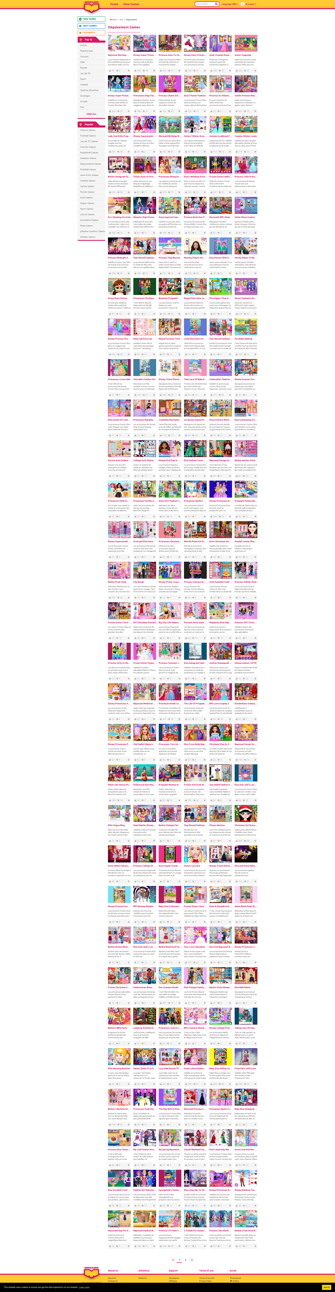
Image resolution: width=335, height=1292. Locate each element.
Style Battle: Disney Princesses (144, 825)
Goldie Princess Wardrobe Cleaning (246, 95)
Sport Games (86, 209)
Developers (174, 1278)
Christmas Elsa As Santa (220, 744)
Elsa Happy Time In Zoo (220, 298)
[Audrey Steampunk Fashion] (220, 651)
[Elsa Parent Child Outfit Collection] (220, 245)
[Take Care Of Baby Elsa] (195, 367)
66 (189, 395)
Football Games (88, 169)
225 (240, 70)
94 (189, 151)
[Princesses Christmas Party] (170, 529)
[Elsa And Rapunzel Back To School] (220, 935)
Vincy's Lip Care (192, 866)
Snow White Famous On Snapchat (119, 866)
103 (113, 800)
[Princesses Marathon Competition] (144, 408)
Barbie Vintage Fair (168, 825)
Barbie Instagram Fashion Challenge (119, 176)
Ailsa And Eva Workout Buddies (220, 420)
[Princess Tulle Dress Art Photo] (246, 164)
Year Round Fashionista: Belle (144, 258)
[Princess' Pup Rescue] (170, 245)
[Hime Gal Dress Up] (144, 326)
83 (138, 233)
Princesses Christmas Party (170, 541)
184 (215, 516)
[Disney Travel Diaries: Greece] (170, 367)
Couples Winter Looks (246, 136)
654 (164, 70)
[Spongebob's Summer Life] (170, 1178)
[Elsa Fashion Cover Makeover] (195, 448)
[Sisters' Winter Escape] (195, 124)
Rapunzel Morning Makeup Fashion (119, 55)
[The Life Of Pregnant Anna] (195, 691)
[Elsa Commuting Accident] (246, 408)
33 (197, 192)
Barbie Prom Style (117, 582)
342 (164, 151)
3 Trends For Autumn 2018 (195, 1230)
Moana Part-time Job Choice (195, 298)
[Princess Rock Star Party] (195, 205)
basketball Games (89, 152)
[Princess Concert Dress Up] (195, 570)
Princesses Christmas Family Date (144, 298)
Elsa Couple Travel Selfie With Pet (170, 866)
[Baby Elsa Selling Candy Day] (220, 1056)
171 (215, 395)
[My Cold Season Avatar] (144, 1137)
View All (91, 114)
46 (121, 151)
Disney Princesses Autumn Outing (119, 703)
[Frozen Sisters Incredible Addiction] (119, 610)
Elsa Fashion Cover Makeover (195, 460)
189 (189, 1084)
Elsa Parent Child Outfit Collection (220, 258)
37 (113, 516)
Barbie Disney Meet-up (119, 947)
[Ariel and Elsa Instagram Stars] (144, 529)
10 (196, 395)
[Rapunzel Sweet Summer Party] (246, 732)
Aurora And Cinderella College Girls (119, 460)
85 (138, 192)
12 (196, 151)
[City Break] (144, 570)
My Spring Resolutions (170, 1149)
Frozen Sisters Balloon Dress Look (220, 176)
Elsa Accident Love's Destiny (119, 1190)
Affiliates (173, 1281)
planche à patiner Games (92, 231)
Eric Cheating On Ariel (119, 217)
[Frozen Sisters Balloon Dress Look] (220, 164)
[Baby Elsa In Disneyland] (170, 894)
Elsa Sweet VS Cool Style (119, 420)
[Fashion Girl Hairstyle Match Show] (144, 1178)
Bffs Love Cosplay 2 (219, 703)
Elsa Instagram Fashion (195, 663)
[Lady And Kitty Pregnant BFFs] (119, 124)
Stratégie (85, 96)
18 (172, 273)
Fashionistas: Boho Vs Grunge (144, 987)
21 (147, 395)
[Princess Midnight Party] (119, 245)
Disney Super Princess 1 (144, 55)
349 (139, 70)
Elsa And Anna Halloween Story (246, 866)
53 (121, 233)
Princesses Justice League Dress (170, 1028)
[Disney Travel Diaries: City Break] (220, 853)
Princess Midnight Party (119, 258)
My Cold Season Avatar (144, 1149)
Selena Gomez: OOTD (245, 663)
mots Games (86, 197)
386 (139, 111)
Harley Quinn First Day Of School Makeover (144, 1068)
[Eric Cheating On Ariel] (119, 205)
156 (113, 597)
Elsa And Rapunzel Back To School (220, 947)
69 (197, 800)
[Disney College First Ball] (220, 1016)
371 (113, 151)
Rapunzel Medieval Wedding (144, 703)
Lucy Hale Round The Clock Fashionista (170, 1068)
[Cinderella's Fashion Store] (220, 367)
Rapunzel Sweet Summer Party (246, 744)
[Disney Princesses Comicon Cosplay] (246, 935)
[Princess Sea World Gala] (220, 1218)
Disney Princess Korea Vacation (119, 906)
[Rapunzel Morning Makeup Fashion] (119, 43)
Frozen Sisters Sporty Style (195, 906)
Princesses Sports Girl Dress (220, 1109)
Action (83, 45)
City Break (138, 582)
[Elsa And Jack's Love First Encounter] (144, 935)
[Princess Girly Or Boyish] (119, 651)
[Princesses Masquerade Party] (170, 164)
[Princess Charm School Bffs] (170, 83)
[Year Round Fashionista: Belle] (144, 245)
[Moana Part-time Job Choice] (195, 286)
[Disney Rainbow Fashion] (246, 1178)
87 (113, 314)
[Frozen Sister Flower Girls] (144, 651)
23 (248, 151)
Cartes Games (87, 186)
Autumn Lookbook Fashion (220, 136)
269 (240, 841)
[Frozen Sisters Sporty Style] (195, 894)
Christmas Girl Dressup (246, 825)
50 (189, 476)
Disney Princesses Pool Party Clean (119, 744)
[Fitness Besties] (220, 813)
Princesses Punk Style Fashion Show (144, 1109)
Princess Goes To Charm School (170, 55)
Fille (82, 62)
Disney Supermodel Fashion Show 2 (119, 541)
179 (240, 151)
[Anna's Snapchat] (246, 43)
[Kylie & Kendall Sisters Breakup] (220, 894)
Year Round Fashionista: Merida (195, 825)
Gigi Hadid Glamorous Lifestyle (144, 744)
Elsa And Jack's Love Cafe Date (246, 785)
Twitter (235, 1281)
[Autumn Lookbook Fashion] (220, 124)
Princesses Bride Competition (170, 703)
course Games (87, 214)
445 (240, 111)
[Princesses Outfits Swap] (144, 489)
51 (138, 841)
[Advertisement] (91, 282)
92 (239, 516)
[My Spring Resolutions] (170, 1137)
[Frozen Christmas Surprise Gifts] (119, 975)
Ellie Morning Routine (119, 1068)
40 (147, 70)
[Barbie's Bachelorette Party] (119, 1097)
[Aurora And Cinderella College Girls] (119, 448)
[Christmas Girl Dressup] (246, 813)
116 (240, 881)
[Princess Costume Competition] (170, 651)
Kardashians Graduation (246, 703)
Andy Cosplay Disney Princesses (220, 55)
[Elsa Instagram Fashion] (195, 651)
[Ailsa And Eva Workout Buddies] (220, 408)
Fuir (82, 107)
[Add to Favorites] (129, 70)
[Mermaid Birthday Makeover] (170, 124)
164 (164, 111)
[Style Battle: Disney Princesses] (144, 813)
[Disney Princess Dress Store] (119, 326)
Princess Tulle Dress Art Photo (246, 176)
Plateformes (86, 51)
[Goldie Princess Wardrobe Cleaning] (246, 83)
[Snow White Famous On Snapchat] (119, 853)
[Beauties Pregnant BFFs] (170, 286)
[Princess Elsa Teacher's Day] (119, 1137)
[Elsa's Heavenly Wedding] (220, 1137)
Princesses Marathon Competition (144, 420)
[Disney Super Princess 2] (119, 83)
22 (189, 922)
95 (138, 476)
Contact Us (113, 1281)
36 (189, 597)
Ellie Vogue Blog (116, 825)
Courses (84, 56)
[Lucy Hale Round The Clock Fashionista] (170, 1056)
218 (189, 273)
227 (164, 719)
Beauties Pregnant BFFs (170, 298)
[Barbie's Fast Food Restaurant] (246, 1218)
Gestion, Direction (89, 90)
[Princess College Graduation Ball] (144, 853)
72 (113, 435)
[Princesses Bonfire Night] (195, 489)
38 (121, 273)
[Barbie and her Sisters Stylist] (246, 448)
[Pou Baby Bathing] (246, 326)
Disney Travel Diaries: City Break (220, 866)
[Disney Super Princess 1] (144, 43)
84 (121, 192)
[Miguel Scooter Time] (170, 326)
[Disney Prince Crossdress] (170, 570)
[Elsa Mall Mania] (246, 975)
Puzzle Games (87, 192)
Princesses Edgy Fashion (144, 95)
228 (164, 1246)
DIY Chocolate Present (144, 622)
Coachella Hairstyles (169, 420)
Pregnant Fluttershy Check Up (246, 501)
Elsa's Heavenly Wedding (220, 1149)
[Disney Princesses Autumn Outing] (119, 691)
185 (164, 395)
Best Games (90, 26)
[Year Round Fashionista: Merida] (195, 813)
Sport (83, 79)
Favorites (89, 32)
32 (121, 111)
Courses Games (88, 147)
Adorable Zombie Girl (144, 379)
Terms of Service (206, 1278)
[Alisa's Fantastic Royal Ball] (246, 286)
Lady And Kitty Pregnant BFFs (119, 136)
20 (172, 111)
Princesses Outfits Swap (144, 501)
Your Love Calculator (194, 947)
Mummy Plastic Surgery (195, 258)
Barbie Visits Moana (219, 987)
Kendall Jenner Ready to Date (246, 541)
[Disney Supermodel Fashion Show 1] (144, 124)
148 (139, 1246)
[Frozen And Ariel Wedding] (195, 772)
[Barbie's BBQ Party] (119, 1016)
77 (172, 70)
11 (145, 192)
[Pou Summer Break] (170, 975)
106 (240, 354)
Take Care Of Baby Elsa (195, 379)
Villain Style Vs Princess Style (144, 176)
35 (223, 192)
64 (214, 314)
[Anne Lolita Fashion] (195, 1056)
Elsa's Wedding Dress (194, 176)
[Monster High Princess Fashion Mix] (144, 205)
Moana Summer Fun (245, 379)
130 (113, 1124)
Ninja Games (86, 225)
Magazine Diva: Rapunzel (220, 622)
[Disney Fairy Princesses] (195, 43)
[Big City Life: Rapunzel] (170, 610)
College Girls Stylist (143, 460)
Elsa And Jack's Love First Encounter (144, 947)
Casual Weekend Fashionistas (195, 1149)
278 (113, 273)
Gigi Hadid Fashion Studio (220, 785)
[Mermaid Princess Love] (195, 1097)
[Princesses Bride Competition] (170, 691)
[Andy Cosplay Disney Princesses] (220, 43)
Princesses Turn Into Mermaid (170, 744)
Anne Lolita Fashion (194, 1068)
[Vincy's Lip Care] (195, 853)
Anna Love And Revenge (246, 1149)
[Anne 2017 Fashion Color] (170, 489)
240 (240, 1084)
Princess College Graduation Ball (144, 866)
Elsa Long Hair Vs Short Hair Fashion (195, 1190)
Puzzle (83, 68)
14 (145, 354)
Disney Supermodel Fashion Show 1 (144, 136)
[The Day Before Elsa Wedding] (170, 1097)
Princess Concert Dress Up (195, 582)
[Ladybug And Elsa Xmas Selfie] (144, 1016)
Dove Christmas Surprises (220, 541)
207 (164, 1003)
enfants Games (87, 237)
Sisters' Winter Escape (195, 136)
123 (189, 111)
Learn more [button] (84, 1287)
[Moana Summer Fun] (246, 367)
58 (214, 273)
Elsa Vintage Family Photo (195, 987)
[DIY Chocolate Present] (144, 610)
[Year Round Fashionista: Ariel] (220, 326)
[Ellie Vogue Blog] (119, 813)
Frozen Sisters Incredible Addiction (119, 622)
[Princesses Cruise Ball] (119, 367)
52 (214, 233)
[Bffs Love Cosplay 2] (220, 691)
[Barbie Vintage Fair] (170, 813)
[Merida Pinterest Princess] (195, 529)
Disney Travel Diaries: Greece (170, 379)
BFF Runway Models (143, 906)
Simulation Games (89, 220)
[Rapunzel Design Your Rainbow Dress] (220, 448)
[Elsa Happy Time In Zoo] (220, 286)
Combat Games (87, 181)
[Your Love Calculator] (195, 935)
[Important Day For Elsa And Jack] (119, 1218)
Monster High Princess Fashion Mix (144, 217)
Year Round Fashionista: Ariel (220, 339)
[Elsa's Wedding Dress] (195, 164)
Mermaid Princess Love (195, 1109)
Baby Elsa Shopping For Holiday (246, 1109)
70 (113, 70)
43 (172, 151)
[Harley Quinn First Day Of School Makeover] (144, 1056)
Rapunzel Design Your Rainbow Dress (220, 460)
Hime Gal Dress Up (142, 339)
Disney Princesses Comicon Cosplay (246, 947)
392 (215, 70)
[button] (230, 4)
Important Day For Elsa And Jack (119, 1230)
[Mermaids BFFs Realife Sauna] (220, 205)
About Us (112, 1278)
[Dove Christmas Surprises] (220, 529)
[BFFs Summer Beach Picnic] (195, 1016)
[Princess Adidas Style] (246, 570)
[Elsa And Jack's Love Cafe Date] (246, 772)
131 (164, 273)
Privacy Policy (205, 1281)
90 (189, 435)
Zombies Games (88, 158)
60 (189, 638)
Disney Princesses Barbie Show (220, 501)
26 (172, 233)
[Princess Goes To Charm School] (170, 43)
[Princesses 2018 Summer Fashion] (119, 489)
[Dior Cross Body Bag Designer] (195, 732)
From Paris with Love (245, 1068)
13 (138, 435)
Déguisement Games (90, 164)
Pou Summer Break (168, 987)
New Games (131, 4)
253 (189, 192)
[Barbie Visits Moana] (220, 975)
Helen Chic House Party (119, 785)
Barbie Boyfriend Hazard (170, 947)
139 (139, 395)
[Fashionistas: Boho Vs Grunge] (144, 975)
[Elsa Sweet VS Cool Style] (119, 408)
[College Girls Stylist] (144, 448)
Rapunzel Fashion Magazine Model (144, 1230)
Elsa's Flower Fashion (195, 95)
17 (172, 435)
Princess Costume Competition (170, 663)
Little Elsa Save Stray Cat (195, 339)
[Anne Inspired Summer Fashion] (170, 205)
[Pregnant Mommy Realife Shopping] (170, 772)
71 (138, 962)
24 (113, 1246)
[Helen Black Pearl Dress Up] (246, 894)
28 (172, 395)
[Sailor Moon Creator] (246, 205)
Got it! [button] (327, 1287)
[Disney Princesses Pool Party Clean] (119, 732)
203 (215, 1084)
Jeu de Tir (85, 73)
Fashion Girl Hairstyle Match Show (144, 1190)
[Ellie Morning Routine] (119, 1056)
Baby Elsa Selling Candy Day (220, 1068)
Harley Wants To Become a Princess (246, 258)
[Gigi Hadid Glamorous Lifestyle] (144, 732)
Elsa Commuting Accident (246, 420)
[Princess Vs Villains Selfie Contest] (220, 83)
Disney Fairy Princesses (195, 55)
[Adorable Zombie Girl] (144, 367)
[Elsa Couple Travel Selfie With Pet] (170, 853)
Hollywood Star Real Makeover (144, 785)
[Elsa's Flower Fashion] (195, 83)
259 (189, 70)
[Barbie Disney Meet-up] (119, 935)
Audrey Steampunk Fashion (220, 663)
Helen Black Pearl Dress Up (246, 906)
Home (114, 4)
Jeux (121, 20)
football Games (88, 136)
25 (147, 273)
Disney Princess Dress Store (119, 339)
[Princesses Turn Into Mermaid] (170, 732)
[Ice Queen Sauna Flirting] (195, 408)
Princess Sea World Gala (220, 1230)
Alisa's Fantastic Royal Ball (246, 298)
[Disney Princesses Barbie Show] (220, 489)
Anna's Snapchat (243, 55)
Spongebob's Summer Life (170, 1190)
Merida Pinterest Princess (195, 541)
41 (113, 1084)
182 (139, 273)
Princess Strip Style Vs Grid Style (195, 622)
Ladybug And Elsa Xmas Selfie (144, 1028)
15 (197, 111)
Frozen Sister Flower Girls (144, 663)
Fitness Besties (217, 825)
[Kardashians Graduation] (246, 691)
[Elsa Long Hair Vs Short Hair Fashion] (195, 1178)
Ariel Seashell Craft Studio (220, 582)
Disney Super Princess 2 (119, 95)
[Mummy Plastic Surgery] (195, 245)
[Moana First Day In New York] (170, 448)
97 (138, 354)
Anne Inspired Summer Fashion (170, 217)
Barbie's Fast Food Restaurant (246, 1230)
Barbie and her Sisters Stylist (246, 460)
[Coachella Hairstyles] (170, 408)
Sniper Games (87, 203)
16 (138, 151)
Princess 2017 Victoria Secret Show (246, 622)
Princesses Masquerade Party (170, 176)
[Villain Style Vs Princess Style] (144, 164)
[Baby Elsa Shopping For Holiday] (246, 1097)
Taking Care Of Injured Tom (246, 1028)
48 (248, 841)
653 (113, 192)
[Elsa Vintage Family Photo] (195, 975)
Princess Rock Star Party (195, 217)
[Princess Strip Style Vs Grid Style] (195, 610)
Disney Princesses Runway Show (220, 1190)
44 (113, 922)
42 (189, 1003)
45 (248, 314)
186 (164, 314)
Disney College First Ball (220, 1028)
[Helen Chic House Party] (119, 772)
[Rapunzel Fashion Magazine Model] (144, 1218)
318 (240, 314)
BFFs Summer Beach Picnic (195, 1028)
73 (214, 111)
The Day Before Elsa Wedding (170, 1109)
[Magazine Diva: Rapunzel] (220, 610)
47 (223, 70)
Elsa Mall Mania (242, 987)
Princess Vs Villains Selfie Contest (220, 95)
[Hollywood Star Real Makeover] (144, 772)
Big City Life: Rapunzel (170, 622)
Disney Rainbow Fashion (246, 1190)
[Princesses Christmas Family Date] (144, 286)
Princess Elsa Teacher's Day (119, 1149)
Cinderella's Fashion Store (220, 379)
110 (164, 435)
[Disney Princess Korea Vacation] (119, 894)
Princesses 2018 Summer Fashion (119, 501)
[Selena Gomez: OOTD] (246, 651)
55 (248, 111)
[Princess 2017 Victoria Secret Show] (246, 610)
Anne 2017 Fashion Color (170, 501)
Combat (84, 84)
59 (239, 233)
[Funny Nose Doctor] (119, 286)
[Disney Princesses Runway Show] (220, 1178)
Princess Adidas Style (246, 582)
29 (239, 273)
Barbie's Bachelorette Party (119, 1109)
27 (248, 70)
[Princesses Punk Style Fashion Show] (144, 1097)
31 (197, 70)
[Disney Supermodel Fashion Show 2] (119, 529)
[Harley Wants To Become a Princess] (246, 245)
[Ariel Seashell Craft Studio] (220, 570)
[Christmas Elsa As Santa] (220, 732)
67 (164, 557)
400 (113, 233)
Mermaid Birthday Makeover (170, 136)
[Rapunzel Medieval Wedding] (144, 691)
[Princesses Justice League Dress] (170, 1016)
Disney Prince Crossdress (170, 582)
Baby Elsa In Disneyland (170, 906)
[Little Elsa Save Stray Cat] (195, 326)
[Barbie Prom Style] (119, 570)
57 (189, 314)
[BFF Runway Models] (144, 894)
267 (215, 192)
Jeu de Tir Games (89, 141)
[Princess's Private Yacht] (170, 1218)
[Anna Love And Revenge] (246, 1137)
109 (240, 760)
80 (164, 516)
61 (239, 192)
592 (164, 192)
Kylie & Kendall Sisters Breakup (220, 906)
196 (164, 233)
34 (214, 800)
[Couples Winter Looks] (246, 124)
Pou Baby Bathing (243, 339)
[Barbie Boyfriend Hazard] (170, 935)
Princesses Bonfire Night (195, 501)
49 (189, 1205)
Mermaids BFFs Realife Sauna (220, 217)
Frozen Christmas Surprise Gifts (119, 987)
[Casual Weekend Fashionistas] (195, 1137)
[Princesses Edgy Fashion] (144, 83)
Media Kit (142, 1278)
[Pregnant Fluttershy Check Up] (246, 489)
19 (248, 760)
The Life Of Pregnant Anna (195, 703)
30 (189, 233)
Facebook (236, 1278)
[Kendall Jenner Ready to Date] (246, 529)
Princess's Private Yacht (170, 1230)
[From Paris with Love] (246, 1056)
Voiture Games (87, 130)
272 (113, 354)
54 (138, 597)
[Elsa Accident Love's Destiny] (119, 1178)
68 (239, 800)
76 (189, 354)
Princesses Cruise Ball (119, 379)
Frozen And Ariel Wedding (195, 785)
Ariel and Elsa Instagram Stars (144, 541)
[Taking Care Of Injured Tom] (246, 1016)
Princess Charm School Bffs (170, 95)
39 (121, 354)
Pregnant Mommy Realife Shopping (170, 785)
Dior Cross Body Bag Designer (195, 744)
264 (113, 111)
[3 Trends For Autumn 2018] (195, 1218)
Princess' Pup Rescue (169, 258)
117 (215, 151)
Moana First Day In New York (170, 460)
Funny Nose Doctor (117, 298)
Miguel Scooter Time (169, 339)
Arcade (84, 101)
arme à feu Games (89, 175)
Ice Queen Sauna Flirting (195, 420)
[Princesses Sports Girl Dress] (220, 1097)
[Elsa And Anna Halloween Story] (246, 853)
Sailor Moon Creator (245, 217)
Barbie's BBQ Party (117, 1028)
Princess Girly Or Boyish (119, 663)
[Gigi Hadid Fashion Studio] (220, 772)
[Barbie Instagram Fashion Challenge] (119, 164)
